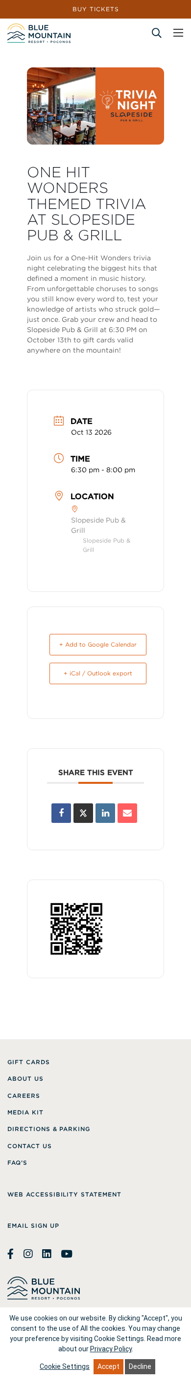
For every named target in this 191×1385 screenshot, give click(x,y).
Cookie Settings (65, 1366)
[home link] (39, 33)
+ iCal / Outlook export (98, 673)
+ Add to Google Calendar (98, 644)
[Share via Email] (127, 813)
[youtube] (66, 1254)
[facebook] (11, 1254)
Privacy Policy (111, 1349)
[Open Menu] (178, 33)
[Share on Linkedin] (105, 813)
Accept (108, 1366)
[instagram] (28, 1254)
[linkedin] (46, 1254)
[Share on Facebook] (61, 813)
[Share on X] (83, 813)
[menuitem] (28, 1062)
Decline (140, 1366)
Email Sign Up (33, 1225)
